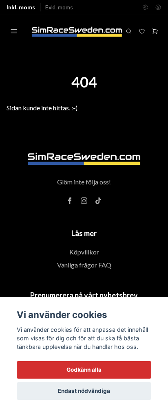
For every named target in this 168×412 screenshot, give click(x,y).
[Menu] (14, 31)
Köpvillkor (84, 252)
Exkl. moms (59, 7)
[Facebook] (69, 200)
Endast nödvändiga (84, 391)
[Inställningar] (145, 7)
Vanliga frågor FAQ (84, 265)
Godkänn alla (84, 369)
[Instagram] (84, 200)
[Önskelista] (141, 31)
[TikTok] (98, 200)
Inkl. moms (21, 7)
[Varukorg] (154, 31)
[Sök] (128, 31)
